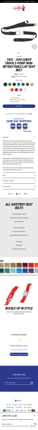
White (25, 90)
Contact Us (15, 404)
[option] (19, 32)
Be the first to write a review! (19, 354)
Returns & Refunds (27, 404)
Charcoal (23, 84)
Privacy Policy (18, 407)
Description (5, 137)
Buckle (19, 95)
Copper (27, 84)
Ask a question (6, 186)
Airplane (23, 99)
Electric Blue (19, 84)
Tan (21, 90)
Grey (32, 84)
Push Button (15, 99)
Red (16, 90)
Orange (12, 90)
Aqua (10, 84)
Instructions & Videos (8, 180)
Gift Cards (8, 404)
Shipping (13, 76)
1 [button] (18, 53)
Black (5, 84)
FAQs (4, 175)
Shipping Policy (10, 407)
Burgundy (14, 84)
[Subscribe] (31, 383)
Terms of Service (27, 407)
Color (18, 80)
